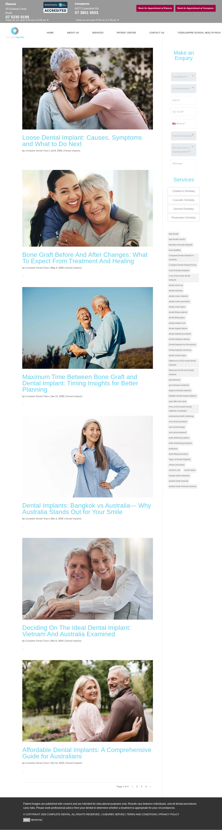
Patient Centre (126, 32)
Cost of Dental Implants (179, 270)
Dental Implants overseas (180, 350)
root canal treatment (177, 432)
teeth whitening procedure (180, 443)
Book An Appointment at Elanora (155, 8)
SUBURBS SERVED (113, 814)
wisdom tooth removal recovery (182, 486)
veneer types (190, 470)
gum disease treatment (179, 385)
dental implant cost (177, 323)
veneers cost (174, 470)
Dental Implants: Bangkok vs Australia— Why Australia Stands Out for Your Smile (86, 508)
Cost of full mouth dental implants (179, 278)
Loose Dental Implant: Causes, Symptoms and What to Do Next (82, 140)
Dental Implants (72, 150)
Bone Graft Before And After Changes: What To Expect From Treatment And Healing (85, 257)
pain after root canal (177, 401)
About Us (73, 32)
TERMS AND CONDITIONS (142, 814)
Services (97, 32)
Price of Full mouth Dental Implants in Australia (180, 409)
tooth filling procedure (178, 454)
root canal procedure (178, 421)
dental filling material (178, 312)
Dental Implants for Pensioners (182, 344)
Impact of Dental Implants (180, 390)
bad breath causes (177, 239)
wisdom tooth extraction (179, 476)
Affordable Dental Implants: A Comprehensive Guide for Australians (86, 753)
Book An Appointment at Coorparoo (195, 8)
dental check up (176, 285)
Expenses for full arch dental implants (181, 372)
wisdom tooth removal (178, 481)
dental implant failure (178, 328)
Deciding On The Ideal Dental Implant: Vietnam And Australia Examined (76, 630)
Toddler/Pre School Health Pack (196, 32)
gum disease (174, 380)
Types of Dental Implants (179, 459)
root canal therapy (177, 427)
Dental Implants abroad (179, 339)
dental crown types (177, 307)
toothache (173, 449)
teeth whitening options (179, 438)
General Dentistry (184, 208)
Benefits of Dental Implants (180, 245)
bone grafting (175, 250)
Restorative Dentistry (184, 217)
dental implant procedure (180, 334)
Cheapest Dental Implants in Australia (181, 257)
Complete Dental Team (37, 150)
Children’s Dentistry (183, 191)
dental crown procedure (179, 301)
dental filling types (177, 317)
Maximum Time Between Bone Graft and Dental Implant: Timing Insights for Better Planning (80, 383)
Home (50, 32)
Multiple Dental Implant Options (182, 396)
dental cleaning (176, 291)
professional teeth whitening (181, 416)
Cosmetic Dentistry (184, 200)
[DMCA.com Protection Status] (33, 821)
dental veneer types (177, 355)
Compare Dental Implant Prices (182, 265)
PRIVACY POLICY (169, 814)
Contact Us (156, 32)
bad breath (173, 234)
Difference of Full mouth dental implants (182, 363)
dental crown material (178, 296)
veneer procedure (177, 465)
